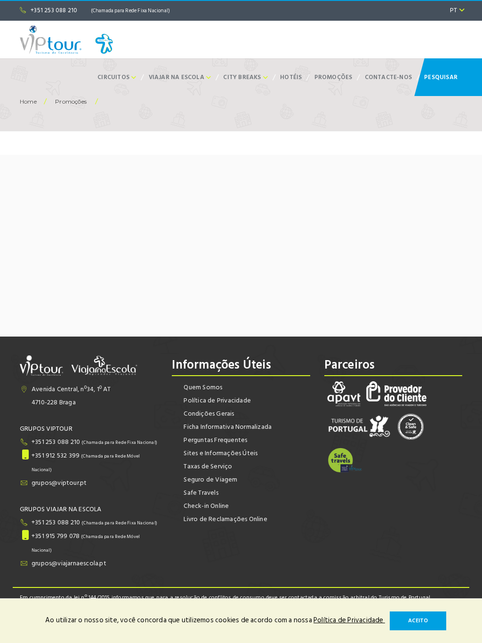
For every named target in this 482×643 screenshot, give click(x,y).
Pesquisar (441, 77)
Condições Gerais (209, 413)
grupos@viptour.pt (59, 482)
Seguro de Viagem (210, 479)
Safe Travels (201, 492)
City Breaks (242, 77)
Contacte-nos (388, 77)
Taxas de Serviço (208, 466)
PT (454, 10)
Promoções (333, 77)
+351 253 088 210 (100, 10)
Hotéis (291, 77)
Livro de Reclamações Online (225, 519)
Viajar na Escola (177, 77)
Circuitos (114, 77)
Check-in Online (206, 505)
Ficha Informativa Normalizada (228, 426)
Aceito (418, 620)
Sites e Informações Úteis (220, 453)
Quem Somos (203, 387)
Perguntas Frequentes (215, 439)
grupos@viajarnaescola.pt (69, 563)
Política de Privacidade (217, 400)
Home (28, 101)
